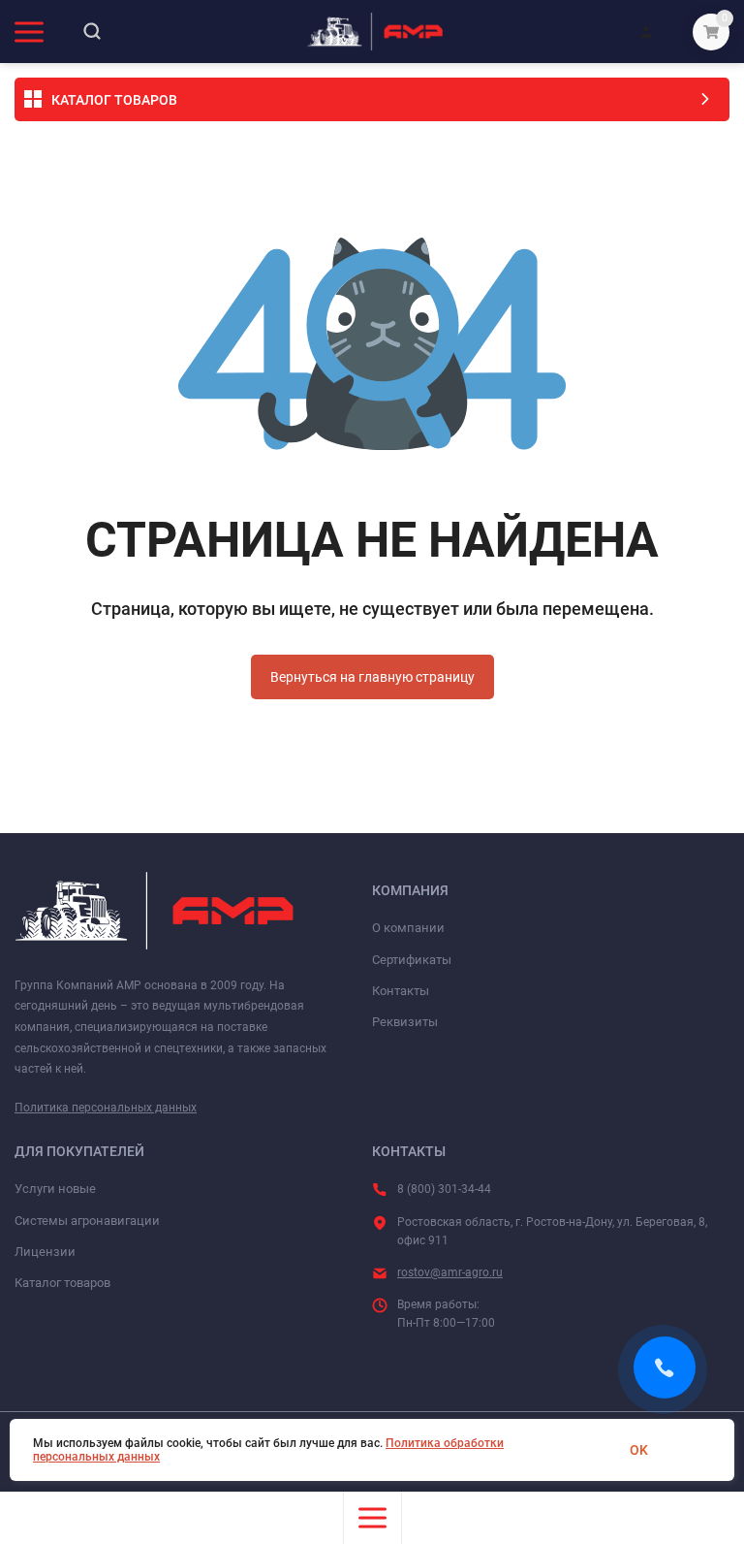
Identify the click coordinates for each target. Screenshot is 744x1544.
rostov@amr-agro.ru (450, 1272)
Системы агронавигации (87, 1220)
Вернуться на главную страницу (372, 677)
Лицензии (45, 1251)
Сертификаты (411, 959)
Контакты (400, 990)
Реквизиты (405, 1021)
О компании (408, 927)
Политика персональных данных (106, 1107)
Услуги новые (55, 1188)
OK (639, 1450)
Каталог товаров (62, 1282)
